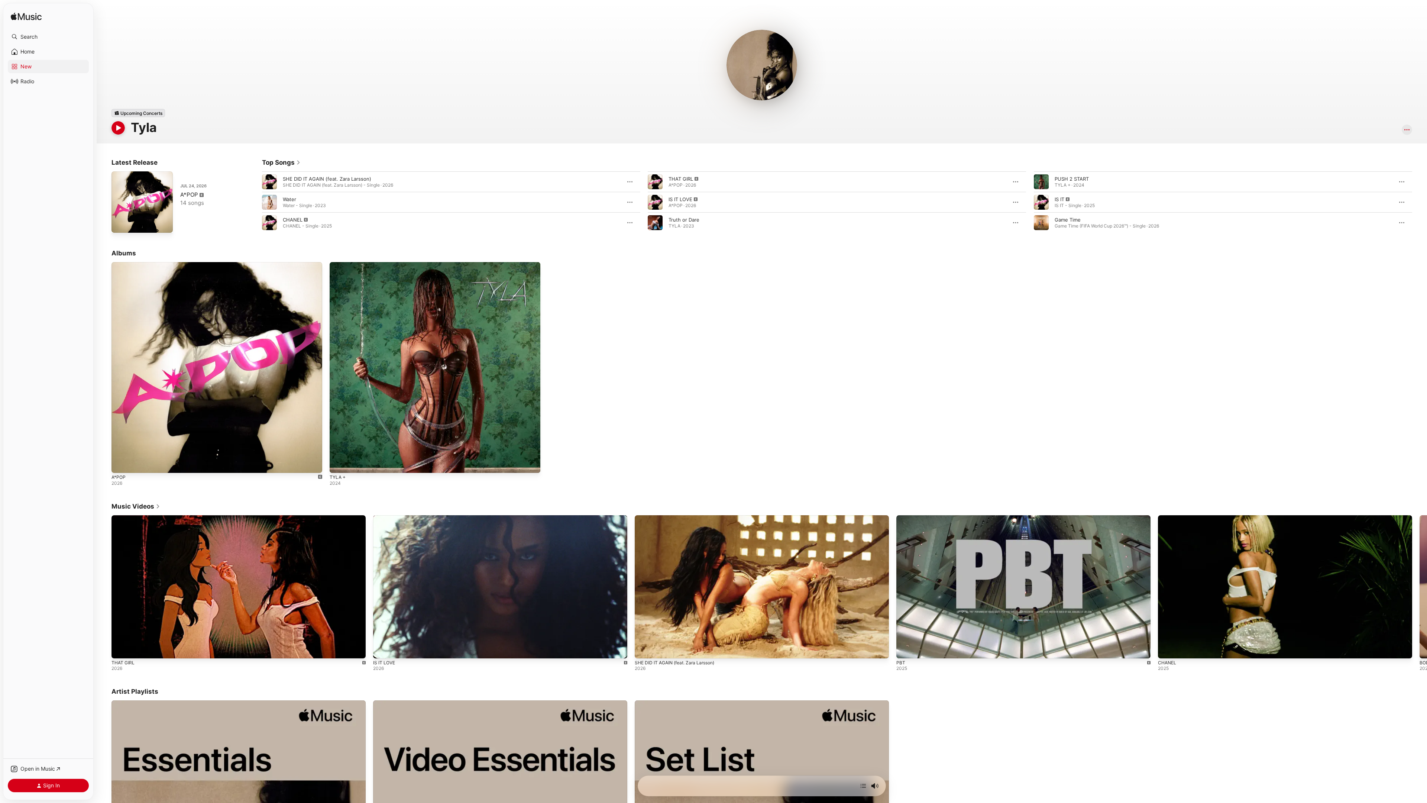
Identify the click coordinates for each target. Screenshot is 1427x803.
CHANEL (292, 220)
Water (289, 199)
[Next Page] (1419, 202)
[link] (281, 162)
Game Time (1068, 220)
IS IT (1059, 199)
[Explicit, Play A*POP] (120, 223)
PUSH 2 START (1072, 179)
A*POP (189, 194)
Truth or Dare (684, 220)
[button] (48, 36)
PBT (900, 662)
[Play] (118, 128)
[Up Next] (863, 786)
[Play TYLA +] (338, 463)
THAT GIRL (681, 179)
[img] (26, 17)
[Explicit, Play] (269, 222)
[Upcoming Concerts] (138, 113)
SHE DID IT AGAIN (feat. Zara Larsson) (327, 179)
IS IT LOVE (680, 199)
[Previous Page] (254, 202)
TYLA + (338, 265)
